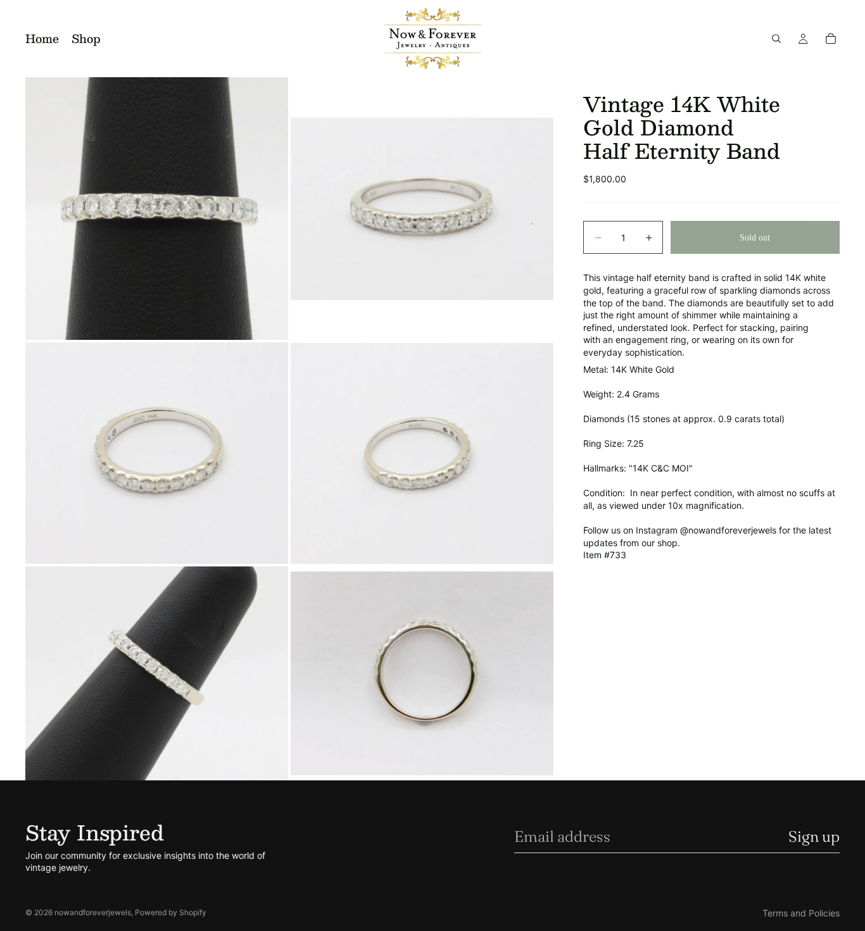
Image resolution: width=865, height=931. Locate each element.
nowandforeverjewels (92, 912)
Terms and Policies (801, 913)
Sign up (814, 836)
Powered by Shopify (170, 912)
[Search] (776, 39)
